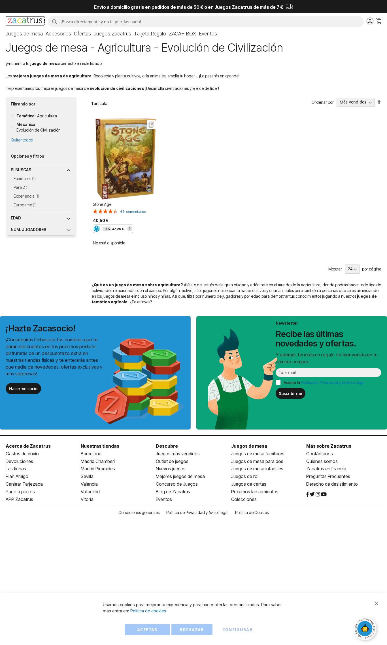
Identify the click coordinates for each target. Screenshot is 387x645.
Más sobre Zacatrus (328, 446)
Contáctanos (319, 453)
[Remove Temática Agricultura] (12, 116)
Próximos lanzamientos (254, 491)
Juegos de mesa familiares (257, 453)
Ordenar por (323, 102)
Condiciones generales (139, 512)
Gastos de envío (22, 453)
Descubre (167, 446)
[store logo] (25, 21)
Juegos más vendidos (178, 453)
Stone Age (102, 204)
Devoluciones (19, 461)
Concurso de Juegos (177, 484)
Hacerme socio (23, 388)
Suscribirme (290, 393)
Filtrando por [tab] (23, 103)
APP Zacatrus (19, 499)
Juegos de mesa (249, 446)
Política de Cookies (252, 512)
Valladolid (90, 491)
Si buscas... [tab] (23, 169)
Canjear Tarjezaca (24, 484)
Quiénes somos (322, 461)
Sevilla (87, 476)
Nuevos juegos (171, 468)
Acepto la (324, 382)
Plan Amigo (17, 476)
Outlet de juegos (172, 461)
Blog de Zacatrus (173, 491)
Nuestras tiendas (100, 446)
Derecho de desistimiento (332, 484)
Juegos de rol (244, 476)
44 (133, 212)
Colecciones (244, 499)
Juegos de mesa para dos (257, 461)
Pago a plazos (20, 491)
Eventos (164, 499)
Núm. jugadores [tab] (28, 229)
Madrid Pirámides (98, 468)
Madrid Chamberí (98, 461)
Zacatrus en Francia (326, 468)
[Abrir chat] (365, 629)
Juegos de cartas (248, 484)
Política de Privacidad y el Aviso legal (332, 382)
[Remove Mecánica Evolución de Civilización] (12, 127)
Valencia (89, 484)
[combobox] (206, 21)
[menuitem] (24, 33)
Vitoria (87, 499)
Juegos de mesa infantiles (257, 468)
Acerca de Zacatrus (28, 446)
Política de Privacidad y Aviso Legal (197, 512)
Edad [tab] (16, 217)
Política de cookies (148, 611)
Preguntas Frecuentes (328, 476)
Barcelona (91, 453)
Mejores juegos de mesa (180, 476)
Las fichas (16, 468)
